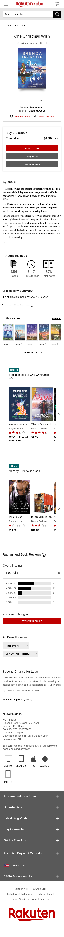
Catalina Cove (37, 110)
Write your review (32, 620)
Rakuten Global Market (20, 893)
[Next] (59, 415)
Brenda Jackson (34, 106)
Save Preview (46, 116)
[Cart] (56, 4)
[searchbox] (32, 14)
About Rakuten (40, 899)
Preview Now (22, 116)
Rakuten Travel (45, 893)
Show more (54, 684)
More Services (20, 899)
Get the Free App (15, 840)
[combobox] (16, 645)
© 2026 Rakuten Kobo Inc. (18, 876)
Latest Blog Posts (16, 818)
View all (56, 318)
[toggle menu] (6, 4)
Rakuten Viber (39, 888)
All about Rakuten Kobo (20, 796)
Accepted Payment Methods (23, 853)
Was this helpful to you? (16, 699)
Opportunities (13, 807)
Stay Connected (14, 829)
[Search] (57, 14)
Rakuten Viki (21, 888)
